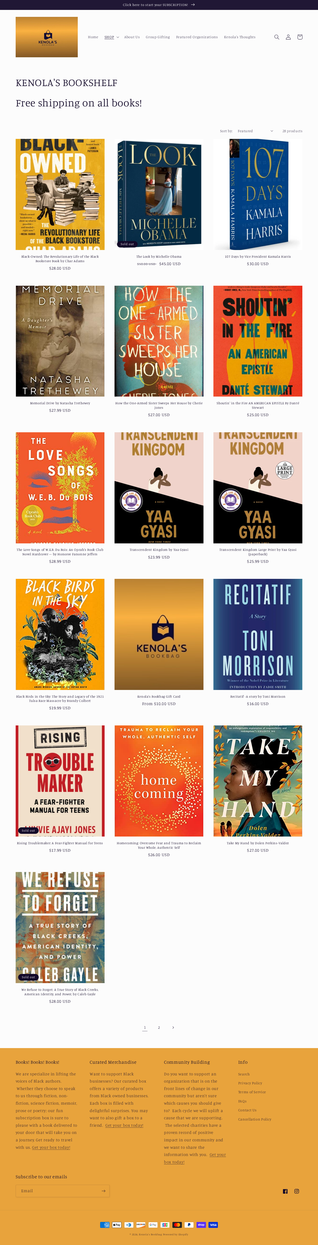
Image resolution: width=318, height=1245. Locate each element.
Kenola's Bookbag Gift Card (159, 696)
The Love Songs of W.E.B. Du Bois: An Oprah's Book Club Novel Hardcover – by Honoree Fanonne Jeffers (60, 552)
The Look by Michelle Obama (159, 256)
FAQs (242, 1101)
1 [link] (145, 1027)
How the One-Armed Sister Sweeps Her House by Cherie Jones (158, 405)
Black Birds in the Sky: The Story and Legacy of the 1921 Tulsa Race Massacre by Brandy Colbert (60, 698)
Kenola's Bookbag (150, 1234)
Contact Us (247, 1110)
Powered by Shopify (175, 1234)
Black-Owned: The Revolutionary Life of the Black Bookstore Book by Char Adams (60, 258)
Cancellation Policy (255, 1119)
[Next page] (173, 1027)
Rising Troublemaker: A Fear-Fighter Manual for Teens (60, 843)
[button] (111, 36)
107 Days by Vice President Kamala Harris (258, 256)
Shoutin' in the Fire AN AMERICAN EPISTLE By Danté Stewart (258, 405)
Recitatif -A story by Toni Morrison (257, 696)
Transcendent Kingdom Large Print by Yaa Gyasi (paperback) (258, 552)
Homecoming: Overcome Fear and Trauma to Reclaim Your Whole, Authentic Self (159, 845)
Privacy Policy (250, 1083)
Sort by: (226, 131)
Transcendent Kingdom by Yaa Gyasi (159, 550)
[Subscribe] (103, 1191)
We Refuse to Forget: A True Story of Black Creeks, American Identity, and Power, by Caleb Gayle (60, 992)
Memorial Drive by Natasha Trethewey (60, 403)
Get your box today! (51, 1147)
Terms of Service (252, 1092)
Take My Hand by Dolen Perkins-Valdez (258, 843)
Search (244, 1074)
